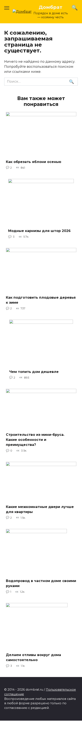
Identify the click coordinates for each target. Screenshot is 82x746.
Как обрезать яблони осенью (33, 162)
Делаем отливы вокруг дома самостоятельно (33, 657)
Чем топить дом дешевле (34, 372)
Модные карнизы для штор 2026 (39, 231)
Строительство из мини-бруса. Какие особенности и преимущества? (35, 440)
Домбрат (50, 7)
